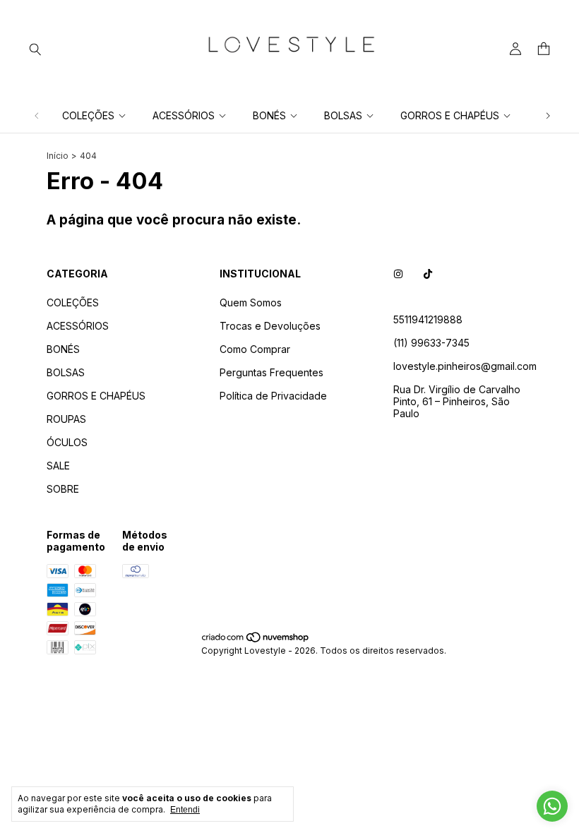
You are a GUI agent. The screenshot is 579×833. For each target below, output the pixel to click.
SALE (58, 466)
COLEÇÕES (88, 115)
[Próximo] (548, 115)
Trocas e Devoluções (270, 326)
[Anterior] (37, 115)
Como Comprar (255, 349)
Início (57, 155)
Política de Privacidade (273, 396)
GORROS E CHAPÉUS (449, 115)
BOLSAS (343, 115)
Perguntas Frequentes (271, 372)
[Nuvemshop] (256, 640)
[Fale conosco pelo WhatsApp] (552, 806)
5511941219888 (427, 319)
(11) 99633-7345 (431, 343)
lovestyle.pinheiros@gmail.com (465, 366)
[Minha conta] (515, 49)
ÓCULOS (67, 442)
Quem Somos (251, 302)
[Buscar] (35, 49)
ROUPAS (66, 419)
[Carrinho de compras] (544, 49)
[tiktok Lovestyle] (428, 274)
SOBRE (63, 489)
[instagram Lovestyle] (398, 274)
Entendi (185, 810)
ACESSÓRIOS (184, 115)
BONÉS (269, 115)
